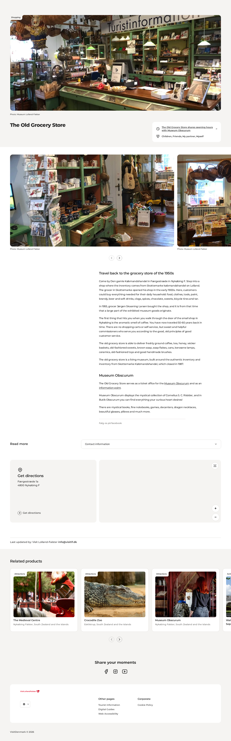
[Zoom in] (215, 508)
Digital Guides (106, 709)
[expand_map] (215, 465)
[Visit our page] (106, 671)
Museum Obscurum (176, 383)
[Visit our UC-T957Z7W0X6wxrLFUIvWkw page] (124, 671)
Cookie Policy (145, 705)
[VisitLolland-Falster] (30, 691)
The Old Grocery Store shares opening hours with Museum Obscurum (187, 129)
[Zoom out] (215, 517)
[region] (160, 491)
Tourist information (109, 705)
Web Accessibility (108, 713)
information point (110, 387)
